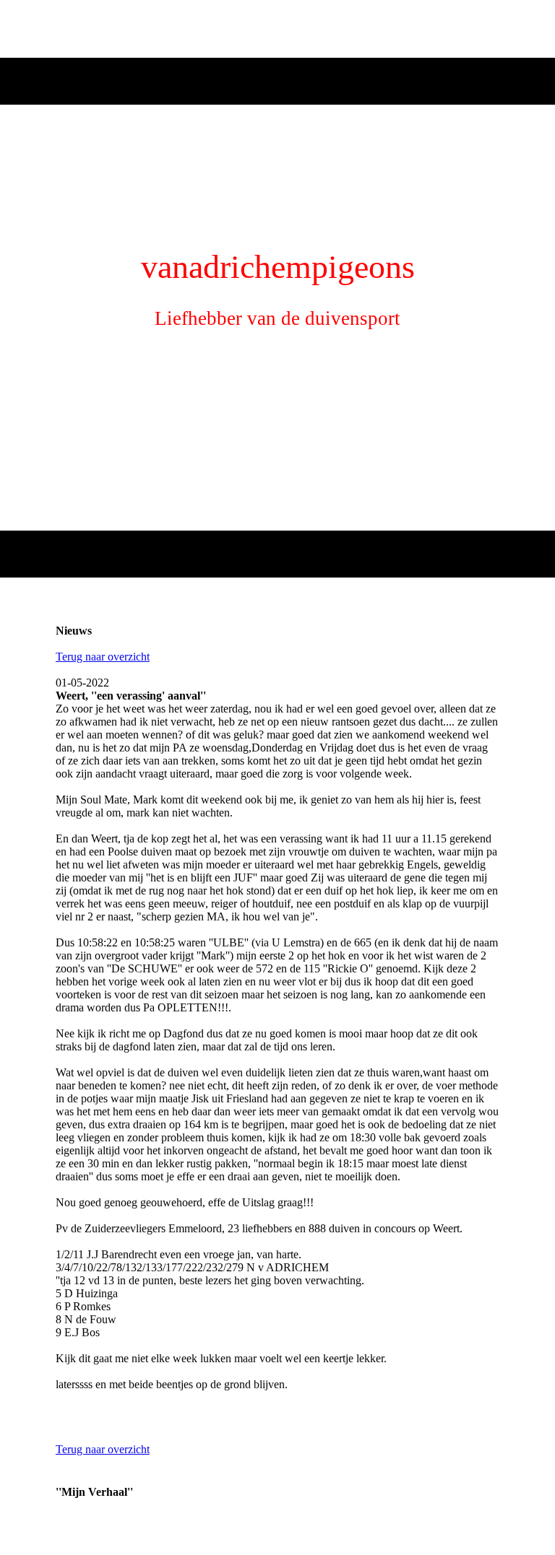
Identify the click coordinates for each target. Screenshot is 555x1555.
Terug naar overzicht (103, 656)
